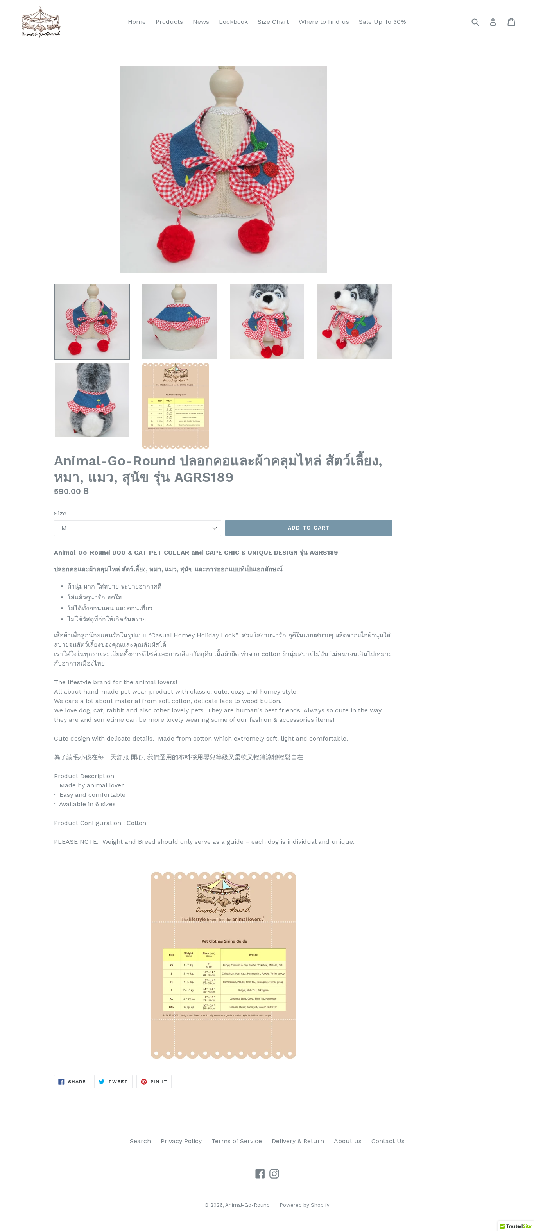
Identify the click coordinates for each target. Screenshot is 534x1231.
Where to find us (324, 21)
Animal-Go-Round (247, 1205)
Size (60, 513)
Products (169, 21)
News (201, 21)
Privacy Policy (181, 1141)
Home (137, 21)
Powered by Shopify (305, 1205)
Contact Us (388, 1141)
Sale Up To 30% (382, 21)
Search (140, 1141)
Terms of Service (236, 1141)
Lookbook (233, 21)
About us (348, 1141)
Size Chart (273, 21)
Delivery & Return (298, 1141)
